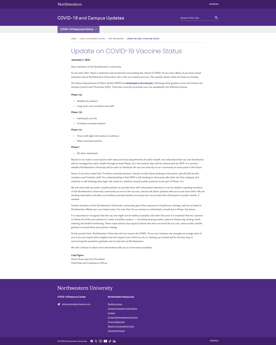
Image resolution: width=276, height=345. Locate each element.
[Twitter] (96, 341)
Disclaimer (214, 340)
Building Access (115, 304)
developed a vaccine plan (139, 83)
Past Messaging (116, 39)
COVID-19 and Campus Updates (90, 18)
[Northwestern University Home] (69, 4)
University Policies (116, 331)
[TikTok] (110, 341)
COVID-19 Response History (77, 29)
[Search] (215, 18)
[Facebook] (91, 341)
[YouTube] (105, 341)
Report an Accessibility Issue (121, 326)
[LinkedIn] (114, 341)
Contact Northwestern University (123, 318)
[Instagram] (100, 341)
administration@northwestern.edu (76, 304)
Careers (111, 313)
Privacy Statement (116, 322)
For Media (213, 4)
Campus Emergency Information (122, 309)
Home (73, 39)
